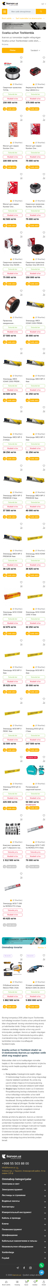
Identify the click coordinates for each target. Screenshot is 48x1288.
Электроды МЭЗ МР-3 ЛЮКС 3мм (12, 730)
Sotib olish (11, 109)
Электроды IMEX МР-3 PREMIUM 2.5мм (12, 496)
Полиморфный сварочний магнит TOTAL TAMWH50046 (35, 788)
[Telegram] (17, 1267)
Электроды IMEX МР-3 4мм (35, 380)
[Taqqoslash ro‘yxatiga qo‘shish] (21, 61)
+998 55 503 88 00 (15, 1163)
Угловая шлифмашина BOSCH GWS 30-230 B (35, 986)
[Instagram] (30, 1267)
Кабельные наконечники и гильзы (19, 1241)
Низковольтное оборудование (17, 1247)
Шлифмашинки (10, 1235)
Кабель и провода (11, 1218)
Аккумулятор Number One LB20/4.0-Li (34, 88)
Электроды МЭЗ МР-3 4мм (35, 671)
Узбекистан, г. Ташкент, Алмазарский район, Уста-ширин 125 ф (24, 1172)
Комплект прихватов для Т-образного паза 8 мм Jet (12, 846)
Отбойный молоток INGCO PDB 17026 (11, 986)
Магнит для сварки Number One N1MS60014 (11, 147)
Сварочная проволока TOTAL (12, 88)
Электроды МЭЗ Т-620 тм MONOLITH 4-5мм (35, 846)
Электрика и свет (10, 1184)
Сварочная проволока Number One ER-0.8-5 (35, 263)
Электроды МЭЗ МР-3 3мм (12, 671)
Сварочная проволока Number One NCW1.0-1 (35, 205)
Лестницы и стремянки (13, 1195)
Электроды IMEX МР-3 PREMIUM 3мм (35, 496)
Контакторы (8, 1207)
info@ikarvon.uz (8, 1167)
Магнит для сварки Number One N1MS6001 (11, 205)
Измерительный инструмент (16, 1212)
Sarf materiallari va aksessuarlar (29, 18)
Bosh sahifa (6, 18)
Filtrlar (12, 50)
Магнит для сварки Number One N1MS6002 (33, 147)
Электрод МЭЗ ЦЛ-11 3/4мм (12, 788)
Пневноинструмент (12, 1229)
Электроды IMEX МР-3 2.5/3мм (12, 438)
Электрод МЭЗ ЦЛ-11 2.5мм (35, 730)
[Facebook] (24, 1267)
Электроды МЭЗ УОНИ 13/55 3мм (12, 613)
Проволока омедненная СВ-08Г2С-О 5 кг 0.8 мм (11, 322)
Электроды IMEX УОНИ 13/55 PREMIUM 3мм (35, 322)
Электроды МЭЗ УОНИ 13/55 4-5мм (35, 613)
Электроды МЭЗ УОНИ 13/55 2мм (35, 555)
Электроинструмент (12, 1189)
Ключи (5, 1224)
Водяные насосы (11, 1201)
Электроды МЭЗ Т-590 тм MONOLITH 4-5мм (12, 904)
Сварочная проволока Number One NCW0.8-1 (12, 263)
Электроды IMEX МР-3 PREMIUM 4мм (12, 555)
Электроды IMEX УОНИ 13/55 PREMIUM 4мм (12, 380)
